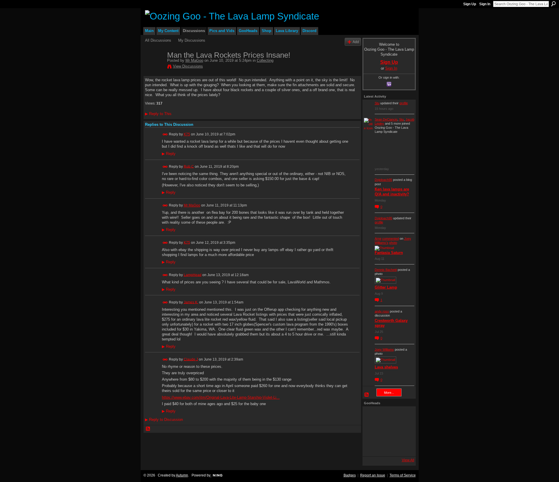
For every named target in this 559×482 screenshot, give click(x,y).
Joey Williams (384, 349)
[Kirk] (388, 431)
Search (553, 3)
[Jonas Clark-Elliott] (372, 431)
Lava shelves (386, 367)
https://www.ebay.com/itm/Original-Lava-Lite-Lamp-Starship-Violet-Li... (221, 397)
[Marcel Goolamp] (403, 447)
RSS (148, 429)
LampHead (192, 275)
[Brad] (403, 431)
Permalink (165, 134)
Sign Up (469, 4)
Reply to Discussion (164, 419)
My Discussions (191, 40)
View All (408, 460)
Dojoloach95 (383, 179)
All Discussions (158, 40)
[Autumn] (372, 447)
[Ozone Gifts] (403, 416)
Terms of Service (403, 475)
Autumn (182, 475)
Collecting (265, 60)
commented (390, 238)
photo (393, 242)
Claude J (191, 359)
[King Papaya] (372, 416)
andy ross (382, 311)
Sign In (484, 4)
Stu (377, 103)
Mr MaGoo (194, 60)
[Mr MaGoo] (154, 67)
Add (356, 42)
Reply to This (158, 114)
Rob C (189, 166)
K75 (187, 134)
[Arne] (388, 447)
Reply (169, 154)
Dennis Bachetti (386, 269)
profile (403, 103)
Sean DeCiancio (386, 119)
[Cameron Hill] (388, 416)
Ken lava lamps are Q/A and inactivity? (392, 191)
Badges (350, 475)
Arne (378, 238)
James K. (191, 302)
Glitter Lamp (386, 287)
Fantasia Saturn (389, 252)
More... (389, 392)
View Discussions (188, 66)
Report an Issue (372, 475)
